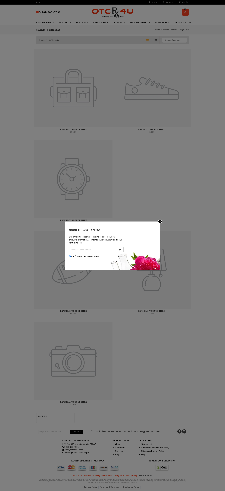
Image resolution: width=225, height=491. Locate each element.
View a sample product (112, 82)
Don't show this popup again (85, 256)
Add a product (95, 82)
